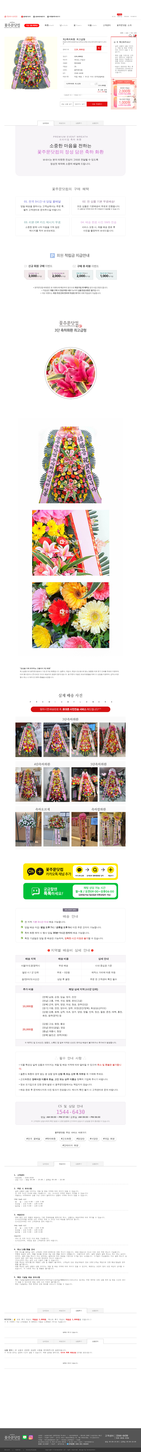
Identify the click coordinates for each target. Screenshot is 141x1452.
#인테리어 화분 (70, 1145)
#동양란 (80, 1138)
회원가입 (119, 16)
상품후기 (79, 123)
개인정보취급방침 (31, 1450)
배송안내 (62, 123)
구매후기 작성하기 (123, 82)
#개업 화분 (109, 1138)
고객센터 (107, 25)
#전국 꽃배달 (33, 1138)
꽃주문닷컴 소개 (124, 25)
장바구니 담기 (80, 104)
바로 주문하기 (97, 104)
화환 (49, 25)
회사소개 (7, 1450)
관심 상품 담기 (66, 104)
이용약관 (17, 1450)
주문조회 (126, 16)
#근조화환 (66, 1138)
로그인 (114, 16)
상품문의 (95, 123)
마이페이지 (134, 16)
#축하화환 (50, 1138)
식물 (92, 25)
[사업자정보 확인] (96, 1435)
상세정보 (46, 123)
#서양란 (94, 1138)
